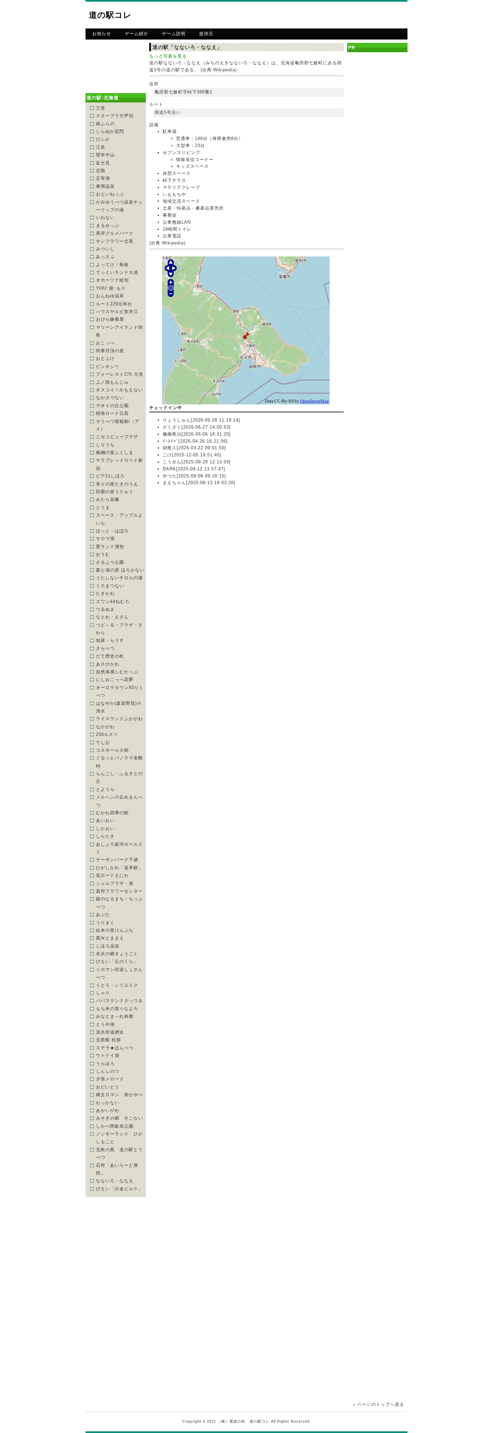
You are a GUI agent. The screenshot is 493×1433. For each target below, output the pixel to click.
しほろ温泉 (107, 946)
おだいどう (107, 1086)
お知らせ (101, 33)
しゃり (103, 992)
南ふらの (105, 123)
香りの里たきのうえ (117, 483)
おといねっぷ (110, 194)
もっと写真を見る (168, 56)
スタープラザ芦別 (114, 115)
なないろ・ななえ (114, 1180)
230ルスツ (107, 734)
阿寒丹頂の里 (110, 350)
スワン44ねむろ (112, 601)
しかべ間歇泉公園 (114, 1126)
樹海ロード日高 (112, 413)
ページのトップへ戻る (380, 1404)
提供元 (206, 33)
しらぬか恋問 (110, 131)
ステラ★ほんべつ (114, 1047)
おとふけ (105, 358)
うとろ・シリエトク (117, 985)
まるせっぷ (107, 225)
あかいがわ (107, 1110)
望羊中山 (105, 154)
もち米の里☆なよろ (117, 1008)
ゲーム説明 (173, 33)
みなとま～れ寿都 (114, 1016)
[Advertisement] (329, 15)
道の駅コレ (110, 14)
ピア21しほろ (110, 475)
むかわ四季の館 (112, 812)
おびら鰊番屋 (110, 319)
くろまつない (110, 585)
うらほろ (105, 1063)
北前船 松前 (108, 1039)
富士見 (103, 162)
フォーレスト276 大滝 (119, 374)
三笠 (100, 107)
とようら (105, 789)
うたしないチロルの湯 (119, 577)
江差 (100, 147)
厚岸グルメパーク (114, 233)
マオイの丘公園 (112, 405)
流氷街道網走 (110, 1032)
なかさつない (110, 397)
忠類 (100, 170)
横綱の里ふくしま (114, 452)
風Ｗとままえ (110, 937)
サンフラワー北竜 (114, 241)
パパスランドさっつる (119, 1000)
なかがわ (105, 726)
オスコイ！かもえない (119, 389)
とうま (103, 507)
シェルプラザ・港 (114, 883)
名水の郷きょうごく (117, 953)
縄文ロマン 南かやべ (119, 1094)
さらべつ (105, 648)
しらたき (105, 836)
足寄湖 (103, 178)
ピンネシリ (107, 366)
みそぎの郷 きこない (119, 1118)
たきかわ (105, 593)
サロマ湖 (105, 538)
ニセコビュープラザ (117, 436)
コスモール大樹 (112, 750)
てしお (103, 742)
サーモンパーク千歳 (117, 859)
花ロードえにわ (112, 875)
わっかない (107, 1102)
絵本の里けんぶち (114, 930)
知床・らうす (110, 640)
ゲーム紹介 (136, 33)
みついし (105, 248)
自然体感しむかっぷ (117, 671)
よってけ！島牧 (112, 264)
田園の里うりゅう (114, 491)
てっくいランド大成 (117, 272)
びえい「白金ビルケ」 (119, 1188)
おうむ (103, 554)
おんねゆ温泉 (110, 295)
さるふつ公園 (110, 562)
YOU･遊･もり (111, 288)
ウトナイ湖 (107, 1055)
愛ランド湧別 (110, 546)
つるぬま (105, 609)
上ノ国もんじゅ (112, 382)
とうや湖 (105, 1024)
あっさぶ (105, 256)
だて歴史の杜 (110, 656)
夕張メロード (110, 1078)
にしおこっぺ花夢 (114, 679)
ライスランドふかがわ (119, 718)
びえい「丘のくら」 (117, 961)
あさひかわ (107, 664)
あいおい (105, 820)
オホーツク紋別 (112, 280)
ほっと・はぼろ (112, 530)
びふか (103, 139)
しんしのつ (107, 1071)
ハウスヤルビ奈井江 (117, 311)
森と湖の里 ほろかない (120, 570)
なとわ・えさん (112, 616)
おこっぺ (105, 343)
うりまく (105, 922)
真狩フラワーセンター (119, 891)
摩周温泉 (105, 186)
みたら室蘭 (107, 499)
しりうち (105, 444)
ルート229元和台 (114, 303)
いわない (105, 217)
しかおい (105, 828)
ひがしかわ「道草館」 (119, 867)
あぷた (103, 914)
